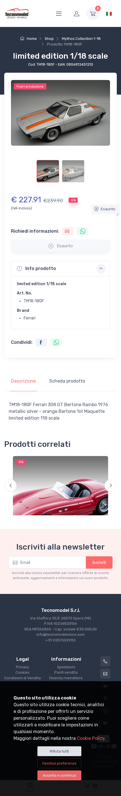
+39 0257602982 (60, 640)
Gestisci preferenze (59, 763)
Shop (49, 38)
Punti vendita (66, 672)
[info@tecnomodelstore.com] (105, 674)
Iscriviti (99, 562)
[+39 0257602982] (105, 661)
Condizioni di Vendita (22, 678)
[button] (60, 268)
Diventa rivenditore (66, 678)
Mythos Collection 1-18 (81, 38)
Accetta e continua (59, 775)
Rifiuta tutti (59, 751)
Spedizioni (66, 667)
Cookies (22, 672)
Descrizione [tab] (23, 381)
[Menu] (59, 13)
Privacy (22, 667)
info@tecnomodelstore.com (61, 634)
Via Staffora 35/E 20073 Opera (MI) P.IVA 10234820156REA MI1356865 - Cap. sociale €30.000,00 (60, 623)
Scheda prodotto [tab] (67, 381)
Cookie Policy (90, 738)
